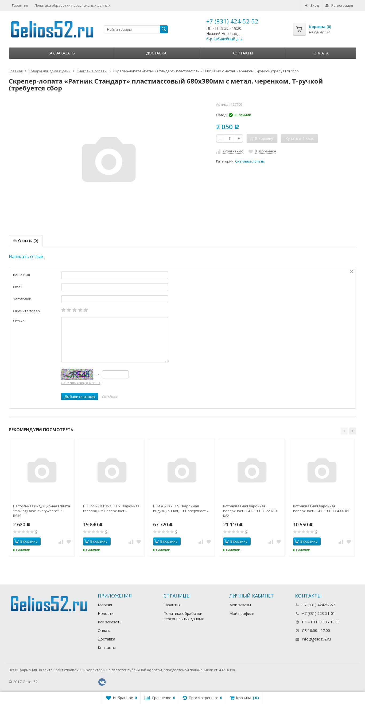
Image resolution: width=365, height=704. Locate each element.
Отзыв (19, 320)
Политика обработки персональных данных (72, 5)
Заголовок (22, 298)
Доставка (156, 53)
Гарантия (20, 5)
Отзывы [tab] (28, 240)
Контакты (242, 53)
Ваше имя (21, 274)
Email (17, 286)
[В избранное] (68, 541)
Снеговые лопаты (250, 161)
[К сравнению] (60, 541)
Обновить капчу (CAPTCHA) (81, 383)
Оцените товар (26, 311)
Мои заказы (240, 604)
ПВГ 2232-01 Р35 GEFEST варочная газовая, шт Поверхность (111, 508)
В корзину (28, 541)
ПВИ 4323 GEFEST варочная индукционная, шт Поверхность (180, 508)
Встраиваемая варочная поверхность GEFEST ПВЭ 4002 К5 (321, 508)
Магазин (105, 604)
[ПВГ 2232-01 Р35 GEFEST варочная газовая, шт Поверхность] (112, 471)
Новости (106, 613)
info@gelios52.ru (316, 639)
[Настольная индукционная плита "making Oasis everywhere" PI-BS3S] (42, 471)
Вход (314, 5)
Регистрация (342, 5)
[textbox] (136, 29)
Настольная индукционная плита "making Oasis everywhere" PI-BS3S (41, 511)
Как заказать (61, 53)
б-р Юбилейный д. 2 (224, 38)
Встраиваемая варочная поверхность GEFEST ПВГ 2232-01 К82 (250, 511)
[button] (344, 431)
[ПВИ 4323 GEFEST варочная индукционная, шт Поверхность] (182, 471)
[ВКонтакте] (102, 682)
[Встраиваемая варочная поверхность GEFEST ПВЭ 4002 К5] (322, 471)
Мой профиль (241, 613)
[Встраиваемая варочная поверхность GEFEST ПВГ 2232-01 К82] (252, 471)
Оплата (321, 53)
